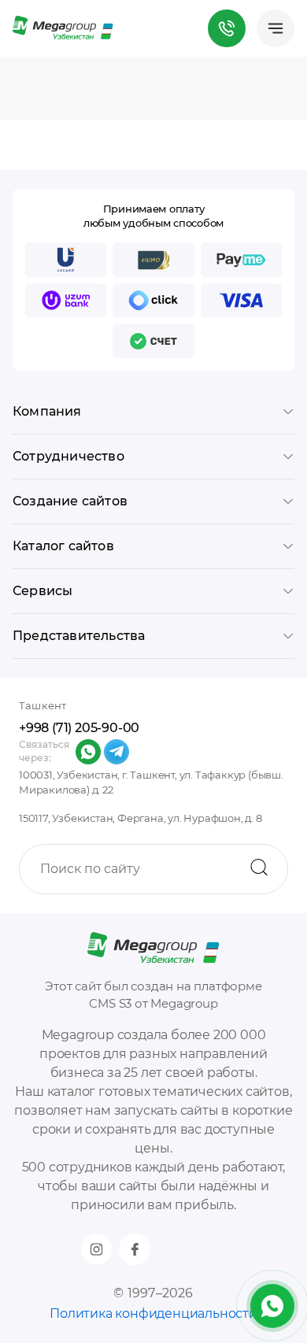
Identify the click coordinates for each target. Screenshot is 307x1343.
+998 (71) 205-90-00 (79, 727)
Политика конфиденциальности (153, 1313)
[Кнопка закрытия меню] (294, 12)
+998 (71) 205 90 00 (227, 28)
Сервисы (42, 590)
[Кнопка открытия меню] (275, 28)
